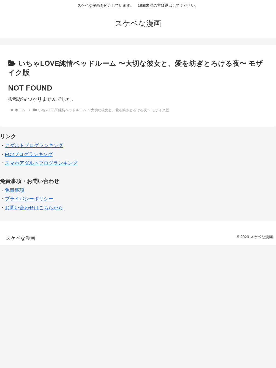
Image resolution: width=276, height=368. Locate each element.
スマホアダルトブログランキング (41, 163)
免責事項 (14, 190)
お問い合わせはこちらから (34, 207)
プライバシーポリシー (29, 199)
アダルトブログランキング (34, 145)
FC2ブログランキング (29, 154)
